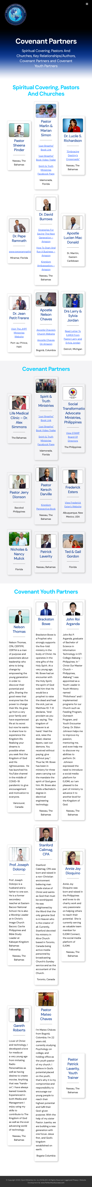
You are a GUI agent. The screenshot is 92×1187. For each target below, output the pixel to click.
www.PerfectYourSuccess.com (52, 1183)
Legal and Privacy (71, 1180)
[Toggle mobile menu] (87, 4)
